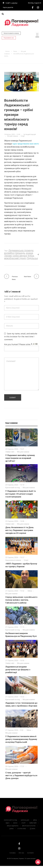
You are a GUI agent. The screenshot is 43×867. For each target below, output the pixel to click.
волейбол (9, 253)
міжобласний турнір (15, 258)
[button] (3, 14)
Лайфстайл (9, 452)
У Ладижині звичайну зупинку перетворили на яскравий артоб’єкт (20, 458)
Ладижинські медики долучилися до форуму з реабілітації (17, 670)
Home (7, 51)
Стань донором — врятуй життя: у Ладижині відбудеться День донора (21, 775)
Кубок (31, 255)
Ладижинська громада (20, 250)
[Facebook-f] (32, 7)
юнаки (29, 253)
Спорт (23, 136)
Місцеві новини (12, 136)
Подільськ (32, 258)
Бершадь (20, 253)
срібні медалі (20, 255)
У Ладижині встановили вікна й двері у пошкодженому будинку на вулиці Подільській (21, 739)
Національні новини (13, 560)
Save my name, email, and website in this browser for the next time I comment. (20, 336)
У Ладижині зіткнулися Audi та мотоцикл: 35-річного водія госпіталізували (20, 494)
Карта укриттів (8, 7)
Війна (30, 591)
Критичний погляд (12, 488)
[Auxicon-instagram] (38, 7)
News (15, 51)
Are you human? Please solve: (17, 344)
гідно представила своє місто (25, 144)
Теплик (8, 255)
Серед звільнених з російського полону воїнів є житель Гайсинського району (21, 600)
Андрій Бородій (30, 134)
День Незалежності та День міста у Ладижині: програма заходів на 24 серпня (19, 530)
